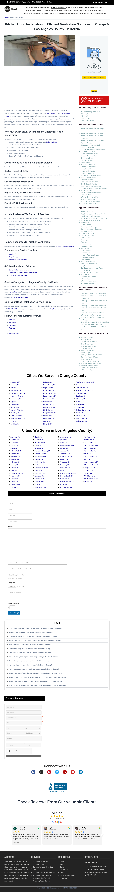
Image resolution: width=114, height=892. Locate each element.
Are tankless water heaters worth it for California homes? (29, 661)
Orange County (51, 113)
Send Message (14, 613)
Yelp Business (14, 333)
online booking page (56, 309)
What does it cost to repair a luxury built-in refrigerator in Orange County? (36, 681)
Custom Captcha (14, 603)
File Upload (11, 582)
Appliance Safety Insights (18, 275)
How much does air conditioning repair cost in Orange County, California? (35, 628)
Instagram (12, 322)
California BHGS (51, 142)
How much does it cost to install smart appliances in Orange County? (34, 669)
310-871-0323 (12, 309)
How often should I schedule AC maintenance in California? (30, 653)
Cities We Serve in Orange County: (57, 375)
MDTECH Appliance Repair (64, 246)
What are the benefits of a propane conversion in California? (31, 632)
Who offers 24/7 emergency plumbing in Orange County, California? (34, 657)
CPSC (10, 210)
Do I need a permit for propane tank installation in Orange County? (33, 636)
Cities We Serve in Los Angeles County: (57, 430)
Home (7, 17)
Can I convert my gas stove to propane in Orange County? (30, 648)
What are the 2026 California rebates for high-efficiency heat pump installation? (38, 677)
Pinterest (12, 328)
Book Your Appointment (95, 98)
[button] (57, 628)
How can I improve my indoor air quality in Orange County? (30, 665)
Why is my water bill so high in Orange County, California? (30, 644)
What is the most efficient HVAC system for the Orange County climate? (35, 640)
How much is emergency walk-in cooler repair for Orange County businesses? (37, 685)
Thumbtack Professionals (18, 260)
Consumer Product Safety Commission (23, 273)
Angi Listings (13, 257)
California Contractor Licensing (20, 270)
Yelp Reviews (14, 254)
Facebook (12, 325)
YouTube (12, 320)
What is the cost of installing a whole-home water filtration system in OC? (35, 673)
